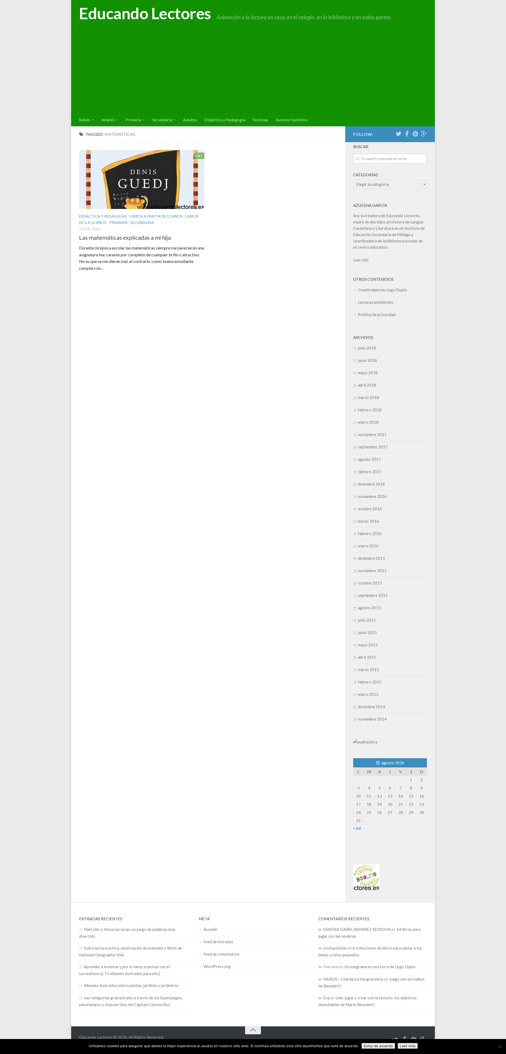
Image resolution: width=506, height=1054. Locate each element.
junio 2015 (367, 632)
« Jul (357, 828)
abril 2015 (367, 657)
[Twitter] (398, 134)
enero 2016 (368, 545)
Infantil (107, 119)
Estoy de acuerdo (378, 1046)
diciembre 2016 (371, 484)
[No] (499, 1046)
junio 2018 (367, 360)
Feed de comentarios (221, 954)
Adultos (190, 119)
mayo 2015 (368, 644)
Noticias (260, 119)
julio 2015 (367, 620)
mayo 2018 (368, 372)
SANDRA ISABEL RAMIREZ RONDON (357, 929)
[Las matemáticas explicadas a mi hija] (141, 179)
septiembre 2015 (373, 595)
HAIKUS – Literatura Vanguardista (353, 979)
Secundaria (162, 119)
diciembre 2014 (371, 706)
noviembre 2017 (372, 434)
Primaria (133, 119)
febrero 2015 (370, 682)
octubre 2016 (370, 508)
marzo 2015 (368, 669)
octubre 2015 (370, 583)
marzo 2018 (368, 397)
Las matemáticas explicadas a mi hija (125, 237)
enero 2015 (368, 694)
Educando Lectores (145, 13)
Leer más (361, 259)
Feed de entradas (218, 941)
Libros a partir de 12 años (156, 216)
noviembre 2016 (372, 496)
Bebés (84, 119)
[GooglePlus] (424, 134)
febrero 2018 (370, 409)
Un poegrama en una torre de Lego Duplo (380, 966)
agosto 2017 (369, 459)
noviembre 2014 (372, 719)
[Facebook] (407, 134)
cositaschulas (335, 948)
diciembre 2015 (371, 558)
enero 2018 (368, 422)
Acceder (210, 929)
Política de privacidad (377, 314)
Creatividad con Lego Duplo (382, 289)
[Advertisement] (253, 74)
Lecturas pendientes (375, 302)
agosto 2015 (369, 607)
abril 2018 (367, 385)
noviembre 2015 (372, 570)
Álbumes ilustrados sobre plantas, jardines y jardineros (131, 985)
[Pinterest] (415, 134)
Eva (326, 997)
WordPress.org (217, 966)
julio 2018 (367, 348)
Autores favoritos (292, 119)
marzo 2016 (368, 521)
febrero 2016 (370, 533)
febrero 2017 (370, 471)
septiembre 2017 (373, 446)
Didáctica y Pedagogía (225, 119)
